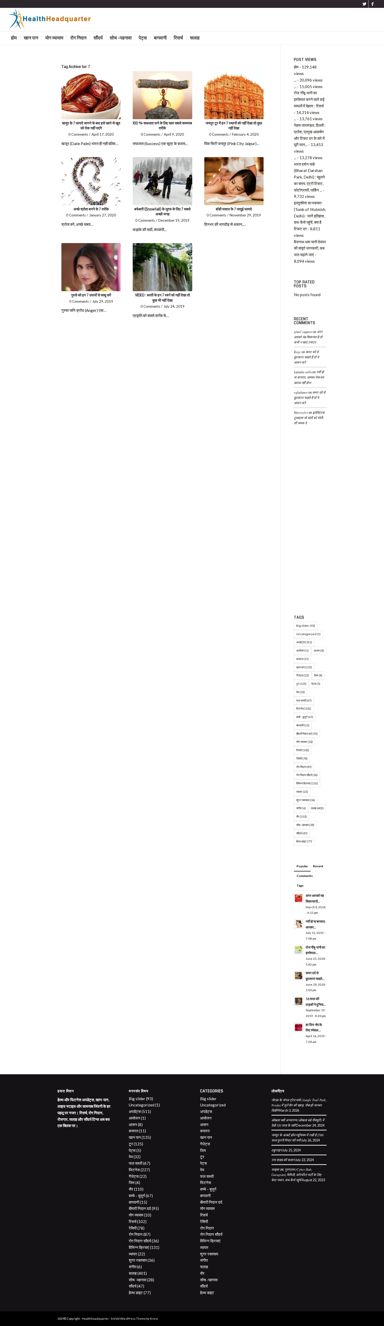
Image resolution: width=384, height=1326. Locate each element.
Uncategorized (308, 634)
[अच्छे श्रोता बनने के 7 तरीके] (91, 181)
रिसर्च (302, 750)
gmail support (303, 331)
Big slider (305, 625)
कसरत (302, 659)
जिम (318, 675)
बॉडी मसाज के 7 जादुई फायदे (234, 209)
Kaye (297, 351)
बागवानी (302, 725)
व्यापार (302, 791)
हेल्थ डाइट (304, 841)
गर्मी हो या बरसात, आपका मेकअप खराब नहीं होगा (309, 377)
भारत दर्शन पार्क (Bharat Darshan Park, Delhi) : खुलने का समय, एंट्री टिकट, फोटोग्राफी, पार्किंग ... (309, 177)
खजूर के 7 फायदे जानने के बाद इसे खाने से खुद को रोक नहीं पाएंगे (91, 125)
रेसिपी (301, 758)
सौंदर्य (301, 833)
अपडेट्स (304, 642)
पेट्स (315, 683)
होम (296, 67)
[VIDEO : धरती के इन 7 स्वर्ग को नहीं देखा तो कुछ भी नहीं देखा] (162, 267)
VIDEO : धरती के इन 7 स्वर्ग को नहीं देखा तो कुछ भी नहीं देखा (162, 297)
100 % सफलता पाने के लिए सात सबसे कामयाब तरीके (162, 125)
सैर (301, 816)
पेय (300, 692)
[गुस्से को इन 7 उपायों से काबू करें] (91, 267)
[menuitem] (14, 37)
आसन (319, 650)
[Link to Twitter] (364, 4)
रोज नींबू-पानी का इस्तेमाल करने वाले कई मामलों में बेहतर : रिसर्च (309, 99)
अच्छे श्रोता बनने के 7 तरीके (91, 209)
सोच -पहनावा (305, 824)
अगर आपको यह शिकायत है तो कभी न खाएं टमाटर (308, 336)
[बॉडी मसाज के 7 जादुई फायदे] (234, 181)
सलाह (317, 808)
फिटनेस (303, 708)
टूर (301, 683)
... (295, 80)
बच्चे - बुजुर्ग (304, 717)
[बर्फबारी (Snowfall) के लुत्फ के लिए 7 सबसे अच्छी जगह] (162, 181)
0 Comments (78, 134)
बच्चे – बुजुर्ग (137, 1195)
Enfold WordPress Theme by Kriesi (134, 1318)
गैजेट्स (302, 675)
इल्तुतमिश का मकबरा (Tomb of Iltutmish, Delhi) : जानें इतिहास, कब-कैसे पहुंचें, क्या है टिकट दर (310, 215)
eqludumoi (301, 392)
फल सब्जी (304, 700)
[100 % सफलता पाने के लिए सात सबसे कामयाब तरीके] (162, 95)
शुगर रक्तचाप (305, 800)
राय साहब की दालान (283, 1159)
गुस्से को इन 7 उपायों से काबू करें (91, 295)
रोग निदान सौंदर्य (307, 775)
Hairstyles (301, 412)
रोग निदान (304, 766)
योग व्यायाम (304, 741)
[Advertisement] (310, 521)
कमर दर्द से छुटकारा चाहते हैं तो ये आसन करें (306, 356)
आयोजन (302, 650)
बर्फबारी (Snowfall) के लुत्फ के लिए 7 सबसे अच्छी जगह (162, 211)
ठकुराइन (276, 1150)
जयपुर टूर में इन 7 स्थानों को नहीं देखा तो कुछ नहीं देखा (234, 125)
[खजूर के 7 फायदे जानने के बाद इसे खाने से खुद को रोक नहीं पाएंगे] (91, 95)
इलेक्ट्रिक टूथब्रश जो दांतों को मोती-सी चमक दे (309, 417)
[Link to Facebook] (372, 4)
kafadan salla (303, 372)
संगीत (301, 808)
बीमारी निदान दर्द (307, 733)
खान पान (304, 667)
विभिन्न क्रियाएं (307, 783)
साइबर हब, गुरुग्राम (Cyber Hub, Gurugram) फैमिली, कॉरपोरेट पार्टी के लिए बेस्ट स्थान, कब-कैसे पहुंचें (296, 1174)
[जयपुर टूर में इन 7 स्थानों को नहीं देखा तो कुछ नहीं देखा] (234, 95)
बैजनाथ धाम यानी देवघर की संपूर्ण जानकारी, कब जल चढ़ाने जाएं (310, 248)
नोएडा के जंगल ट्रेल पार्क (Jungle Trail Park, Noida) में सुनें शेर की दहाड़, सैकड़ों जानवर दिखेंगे (299, 1105)
